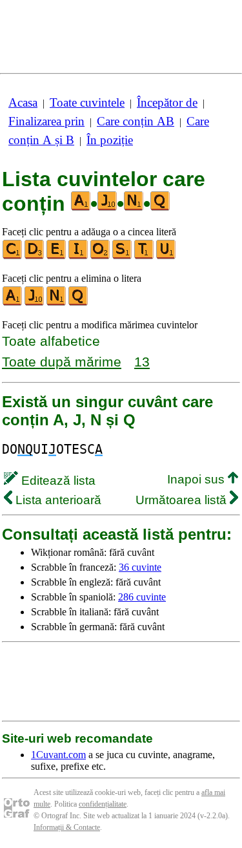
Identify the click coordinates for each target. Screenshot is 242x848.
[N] (57, 302)
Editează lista (57, 480)
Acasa (22, 102)
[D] (35, 256)
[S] (123, 256)
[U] (166, 256)
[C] (13, 256)
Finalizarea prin (46, 121)
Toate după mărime (61, 361)
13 (142, 361)
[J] (35, 302)
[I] (79, 256)
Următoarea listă (183, 500)
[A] (13, 302)
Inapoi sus (197, 479)
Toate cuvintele (87, 102)
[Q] (79, 302)
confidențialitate (102, 804)
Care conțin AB (135, 121)
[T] (145, 256)
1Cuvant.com (58, 754)
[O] (101, 256)
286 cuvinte (142, 596)
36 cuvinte (140, 567)
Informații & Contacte (67, 827)
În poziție (109, 140)
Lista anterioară (56, 500)
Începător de (167, 102)
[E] (57, 256)
